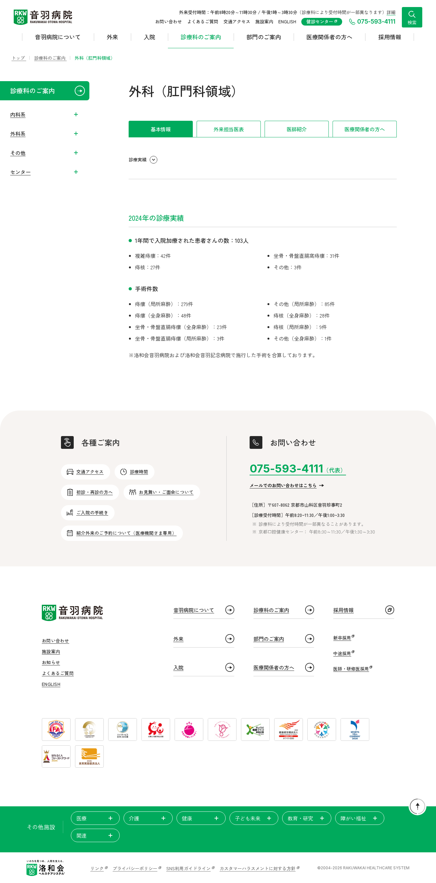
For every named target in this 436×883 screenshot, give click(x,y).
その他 (18, 153)
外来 (112, 37)
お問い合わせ (168, 21)
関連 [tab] (81, 835)
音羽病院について (58, 37)
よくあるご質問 (202, 21)
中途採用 (342, 653)
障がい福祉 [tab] (353, 818)
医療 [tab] (81, 818)
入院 (149, 37)
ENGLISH (287, 21)
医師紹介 (297, 129)
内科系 (18, 114)
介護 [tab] (134, 818)
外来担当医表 (229, 129)
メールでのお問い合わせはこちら (283, 485)
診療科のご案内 (201, 37)
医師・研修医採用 (351, 668)
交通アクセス (236, 21)
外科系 (18, 133)
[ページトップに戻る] (417, 806)
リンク (97, 868)
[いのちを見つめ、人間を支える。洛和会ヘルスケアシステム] (45, 868)
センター (20, 172)
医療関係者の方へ (329, 37)
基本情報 (161, 129)
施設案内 (264, 21)
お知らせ (51, 662)
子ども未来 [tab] (247, 818)
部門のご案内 (263, 37)
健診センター (320, 21)
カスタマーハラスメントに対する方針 (258, 868)
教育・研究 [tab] (300, 818)
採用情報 (389, 37)
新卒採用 (342, 637)
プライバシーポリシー (135, 868)
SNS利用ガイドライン (188, 868)
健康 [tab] (187, 818)
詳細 (391, 12)
